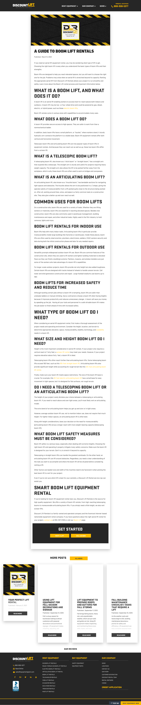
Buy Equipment (79, 658)
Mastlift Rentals (48, 691)
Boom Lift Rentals (48, 674)
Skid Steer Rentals (48, 686)
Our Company (88, 6)
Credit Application (112, 687)
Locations (105, 666)
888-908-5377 (20, 665)
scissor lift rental (63, 352)
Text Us (116, 703)
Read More (18, 613)
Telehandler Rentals (49, 677)
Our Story (105, 672)
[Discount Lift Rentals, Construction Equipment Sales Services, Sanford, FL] (16, 686)
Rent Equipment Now (131, 703)
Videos (104, 683)
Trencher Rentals (48, 689)
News (102, 6)
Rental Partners (107, 680)
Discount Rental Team (109, 677)
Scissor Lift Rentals (49, 663)
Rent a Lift (59, 535)
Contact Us (105, 669)
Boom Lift (77, 520)
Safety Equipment (78, 663)
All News (78, 558)
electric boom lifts (71, 108)
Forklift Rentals (48, 680)
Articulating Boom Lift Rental (52, 672)
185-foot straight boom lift (70, 363)
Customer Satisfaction (109, 674)
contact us (48, 520)
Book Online (19, 668)
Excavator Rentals (48, 683)
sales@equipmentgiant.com (25, 672)
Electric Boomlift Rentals (51, 669)
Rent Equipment (69, 6)
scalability (100, 329)
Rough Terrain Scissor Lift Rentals (54, 666)
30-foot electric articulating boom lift (68, 378)
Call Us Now (81, 535)
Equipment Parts (77, 666)
